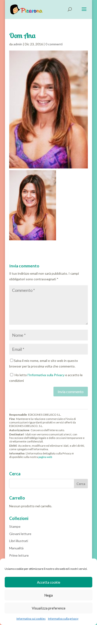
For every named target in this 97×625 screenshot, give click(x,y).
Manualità (16, 548)
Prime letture (19, 555)
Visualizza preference (48, 608)
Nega (48, 595)
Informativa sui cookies (31, 618)
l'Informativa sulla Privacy (46, 375)
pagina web (45, 457)
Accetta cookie (48, 582)
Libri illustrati (18, 541)
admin (17, 44)
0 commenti (54, 44)
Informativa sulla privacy (63, 618)
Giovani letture (20, 534)
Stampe (14, 526)
